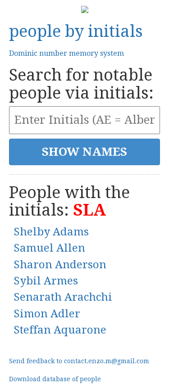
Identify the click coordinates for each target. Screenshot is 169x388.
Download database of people (55, 379)
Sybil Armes (46, 281)
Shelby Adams (51, 232)
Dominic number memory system (66, 53)
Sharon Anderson (60, 264)
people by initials (76, 31)
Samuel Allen (49, 248)
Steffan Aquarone (60, 330)
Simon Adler (47, 313)
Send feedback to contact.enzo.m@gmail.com (79, 361)
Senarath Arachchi (63, 297)
